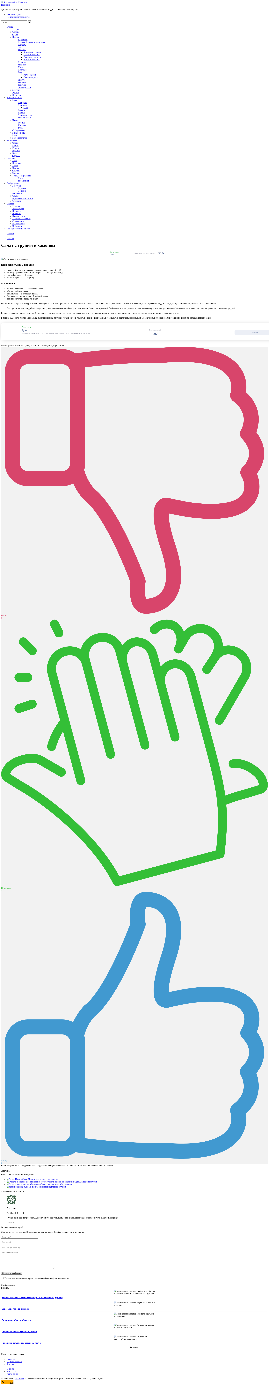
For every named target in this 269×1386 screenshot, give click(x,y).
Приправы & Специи (22, 198)
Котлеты (22, 49)
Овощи (15, 143)
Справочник (18, 221)
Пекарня (11, 158)
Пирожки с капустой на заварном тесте (21, 1343)
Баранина (22, 110)
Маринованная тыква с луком (51, 1187)
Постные (22, 70)
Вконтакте (12, 1359)
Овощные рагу (31, 77)
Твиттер (10, 1364)
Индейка (22, 125)
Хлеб (14, 160)
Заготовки (17, 186)
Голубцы (22, 44)
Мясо (14, 100)
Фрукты (16, 155)
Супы (15, 34)
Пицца (15, 168)
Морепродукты (19, 138)
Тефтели (22, 85)
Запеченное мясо (26, 115)
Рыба (14, 135)
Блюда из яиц (18, 133)
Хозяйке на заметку (21, 218)
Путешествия (18, 216)
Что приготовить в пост (18, 228)
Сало (26, 107)
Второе (15, 37)
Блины (15, 173)
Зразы (21, 47)
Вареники (22, 39)
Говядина (22, 102)
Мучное (16, 150)
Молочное (17, 193)
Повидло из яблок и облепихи (16, 1320)
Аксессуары (18, 208)
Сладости (16, 201)
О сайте (10, 1369)
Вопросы (16, 211)
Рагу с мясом (30, 75)
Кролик (21, 112)
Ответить (11, 1222)
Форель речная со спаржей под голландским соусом (72, 1182)
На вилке (5, 5)
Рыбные (22, 82)
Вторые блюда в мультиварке (32, 42)
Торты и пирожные (21, 175)
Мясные (22, 64)
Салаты (15, 32)
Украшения (23, 181)
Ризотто (21, 80)
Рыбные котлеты (32, 59)
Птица (15, 120)
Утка (20, 128)
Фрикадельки (24, 87)
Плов (20, 67)
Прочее (10, 203)
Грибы (15, 145)
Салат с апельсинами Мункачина (56, 1184)
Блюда (10, 27)
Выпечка (16, 163)
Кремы (21, 178)
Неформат (17, 226)
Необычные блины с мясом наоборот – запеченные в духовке (32, 1297)
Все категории (14, 14)
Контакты (11, 1371)
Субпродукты (18, 130)
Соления (22, 191)
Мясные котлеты (32, 54)
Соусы (15, 196)
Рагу (20, 72)
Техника (16, 206)
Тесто (15, 165)
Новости (16, 213)
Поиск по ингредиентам (18, 17)
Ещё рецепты (13, 183)
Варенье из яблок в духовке (15, 1309)
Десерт (15, 92)
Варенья (22, 188)
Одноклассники (14, 1361)
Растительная (13, 140)
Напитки (16, 95)
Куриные (22, 62)
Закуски (16, 90)
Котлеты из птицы (32, 52)
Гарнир (15, 148)
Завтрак (16, 29)
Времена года (18, 223)
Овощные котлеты (32, 57)
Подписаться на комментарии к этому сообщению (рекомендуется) (36, 1278)
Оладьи (15, 170)
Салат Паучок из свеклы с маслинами (40, 1179)
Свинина (22, 105)
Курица (21, 123)
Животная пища (14, 97)
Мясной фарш (24, 117)
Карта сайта (12, 1374)
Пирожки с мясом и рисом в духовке (19, 1331)
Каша (15, 153)
